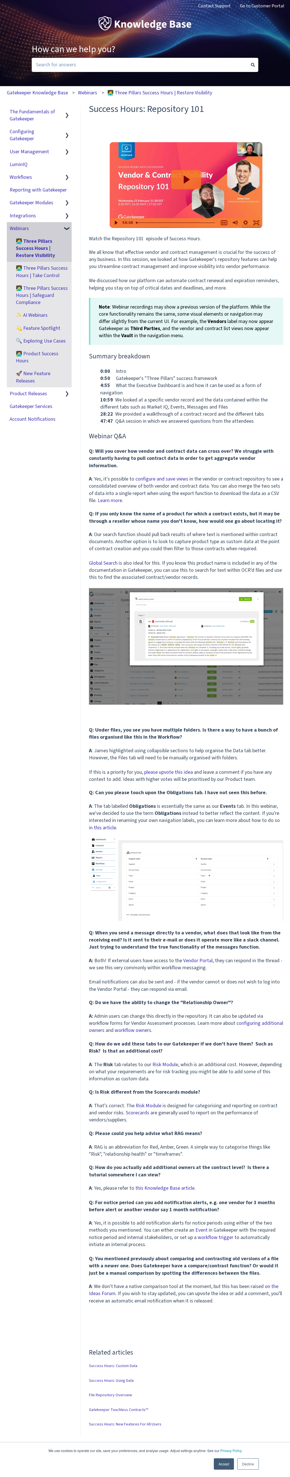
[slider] (176, 222)
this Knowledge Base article (165, 1188)
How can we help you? (73, 49)
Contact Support (214, 6)
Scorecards (137, 1112)
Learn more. (110, 500)
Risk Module (165, 1064)
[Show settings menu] (245, 222)
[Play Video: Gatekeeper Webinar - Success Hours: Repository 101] (186, 179)
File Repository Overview (110, 1395)
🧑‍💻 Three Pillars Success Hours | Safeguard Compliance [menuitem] (42, 295)
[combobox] (140, 65)
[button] (67, 112)
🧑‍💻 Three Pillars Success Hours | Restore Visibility (159, 92)
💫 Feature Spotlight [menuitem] (38, 328)
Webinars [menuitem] (19, 228)
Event (201, 1230)
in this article (102, 827)
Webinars (87, 92)
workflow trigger (215, 1237)
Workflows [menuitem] (21, 177)
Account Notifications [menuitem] (33, 419)
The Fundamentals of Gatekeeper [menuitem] (32, 115)
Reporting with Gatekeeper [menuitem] (38, 190)
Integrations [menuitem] (23, 215)
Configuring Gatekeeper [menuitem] (22, 135)
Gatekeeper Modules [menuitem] (31, 202)
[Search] (253, 65)
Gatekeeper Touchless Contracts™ (118, 1410)
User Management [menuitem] (29, 151)
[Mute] (234, 222)
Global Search (103, 563)
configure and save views (161, 479)
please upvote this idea (168, 772)
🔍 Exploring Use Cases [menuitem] (41, 341)
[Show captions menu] (224, 222)
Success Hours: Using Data (111, 1381)
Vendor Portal (198, 960)
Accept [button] (224, 1463)
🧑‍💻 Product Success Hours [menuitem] (37, 357)
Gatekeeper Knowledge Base (37, 92)
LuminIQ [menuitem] (18, 164)
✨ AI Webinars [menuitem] (32, 315)
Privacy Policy (231, 1450)
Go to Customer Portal (262, 6)
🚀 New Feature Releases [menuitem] (33, 377)
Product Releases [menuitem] (28, 393)
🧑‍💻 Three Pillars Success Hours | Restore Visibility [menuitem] (35, 248)
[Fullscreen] (256, 222)
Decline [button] (248, 1463)
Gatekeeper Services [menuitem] (31, 406)
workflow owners (133, 1030)
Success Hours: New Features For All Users (125, 1424)
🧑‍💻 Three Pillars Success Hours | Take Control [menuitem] (42, 272)
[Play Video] (115, 222)
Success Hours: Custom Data (113, 1366)
